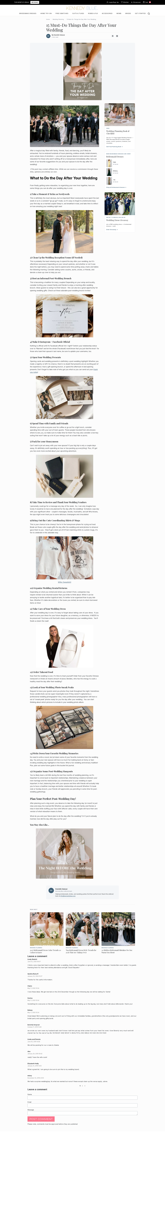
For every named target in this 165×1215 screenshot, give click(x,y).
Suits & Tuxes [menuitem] (78, 13)
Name (30, 1094)
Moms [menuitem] (118, 13)
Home (48, 19)
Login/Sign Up (114, 2)
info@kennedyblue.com (67, 896)
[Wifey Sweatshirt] (64, 557)
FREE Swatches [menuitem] (61, 13)
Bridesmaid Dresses (114, 156)
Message (31, 1110)
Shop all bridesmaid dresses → (116, 187)
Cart (147, 2)
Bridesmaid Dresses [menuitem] (27, 13)
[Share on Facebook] (112, 36)
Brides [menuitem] (128, 13)
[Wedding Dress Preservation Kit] (64, 646)
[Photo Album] (64, 727)
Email (29, 1102)
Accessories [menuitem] (107, 13)
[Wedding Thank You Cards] (64, 397)
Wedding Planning (58, 19)
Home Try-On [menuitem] (46, 13)
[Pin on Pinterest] (117, 36)
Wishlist (126, 2)
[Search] (149, 13)
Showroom (137, 2)
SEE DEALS (34, 2)
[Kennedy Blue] (82, 8)
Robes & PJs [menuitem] (93, 13)
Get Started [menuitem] (140, 13)
